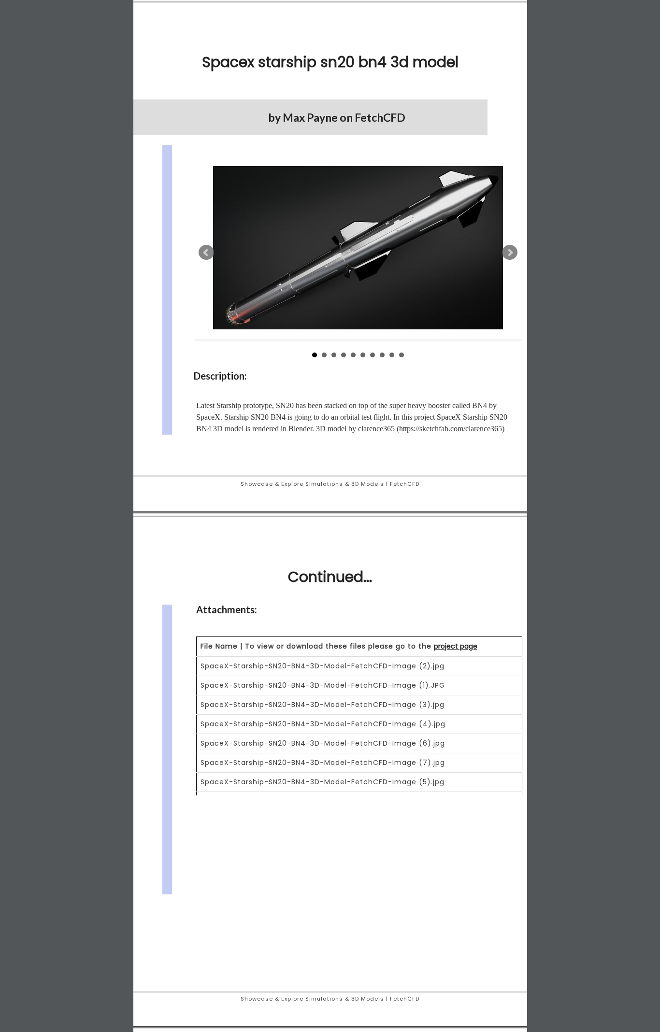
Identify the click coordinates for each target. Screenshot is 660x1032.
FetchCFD (380, 117)
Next (509, 252)
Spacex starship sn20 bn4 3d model (330, 62)
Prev (206, 252)
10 (401, 355)
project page (455, 646)
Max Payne (310, 117)
